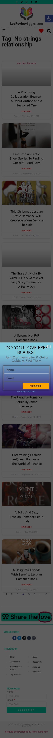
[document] (26, 369)
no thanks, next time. (26, 392)
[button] (49, 346)
